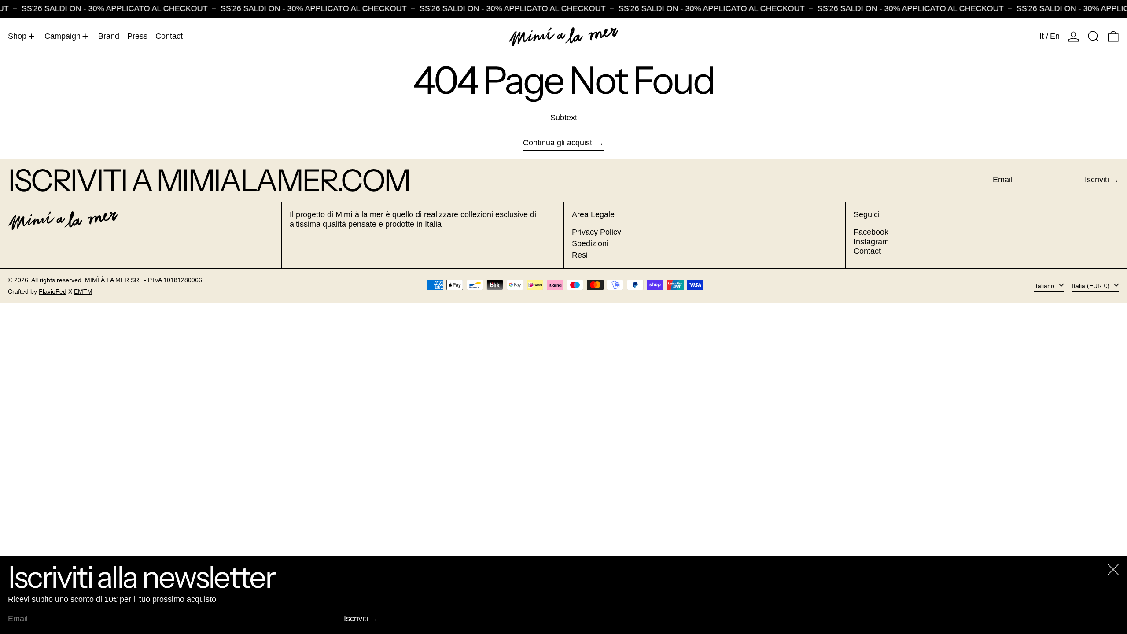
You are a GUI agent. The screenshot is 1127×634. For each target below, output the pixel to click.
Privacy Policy (596, 232)
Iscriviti (1097, 179)
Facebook (871, 232)
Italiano (1045, 285)
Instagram (871, 241)
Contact (867, 251)
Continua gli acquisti (558, 142)
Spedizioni (590, 243)
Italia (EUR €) (1091, 285)
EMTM (83, 291)
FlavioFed (52, 291)
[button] (1093, 36)
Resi (580, 255)
